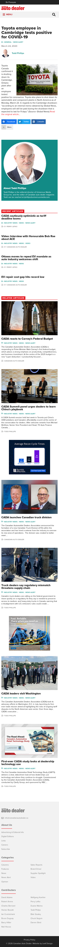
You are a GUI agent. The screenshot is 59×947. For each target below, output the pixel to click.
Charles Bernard (8, 906)
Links (3, 841)
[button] (9, 14)
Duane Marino (37, 906)
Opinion (4, 882)
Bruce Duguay (7, 918)
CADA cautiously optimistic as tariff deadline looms (23, 217)
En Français (11, 2)
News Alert (18, 42)
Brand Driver (36, 869)
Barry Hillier (6, 922)
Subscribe (5, 849)
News (21, 223)
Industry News (10, 223)
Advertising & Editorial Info (12, 832)
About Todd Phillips (15, 188)
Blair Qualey (36, 914)
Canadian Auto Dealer (17, 247)
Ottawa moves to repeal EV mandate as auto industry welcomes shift (26, 258)
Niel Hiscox (6, 927)
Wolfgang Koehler (38, 897)
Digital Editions (7, 836)
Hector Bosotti (7, 910)
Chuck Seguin (36, 918)
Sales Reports (36, 865)
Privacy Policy (29, 940)
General (8, 42)
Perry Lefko (12, 226)
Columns (5, 865)
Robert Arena (7, 902)
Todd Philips (36, 910)
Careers (4, 845)
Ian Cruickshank (8, 914)
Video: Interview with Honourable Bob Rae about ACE (28, 238)
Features (5, 869)
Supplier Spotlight (38, 873)
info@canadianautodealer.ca (16, 818)
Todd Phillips (18, 53)
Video (27, 243)
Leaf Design (47, 943)
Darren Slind (36, 922)
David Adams (6, 897)
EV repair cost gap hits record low (22, 277)
